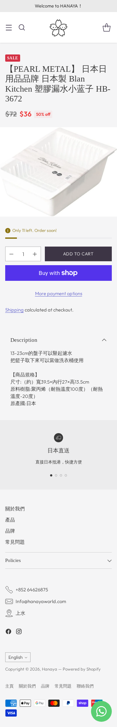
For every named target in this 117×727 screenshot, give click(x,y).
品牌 (10, 531)
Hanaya (49, 669)
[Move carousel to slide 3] (61, 475)
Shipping (14, 310)
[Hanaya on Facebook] (8, 632)
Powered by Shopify (82, 669)
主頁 (9, 686)
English (15, 657)
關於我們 (15, 509)
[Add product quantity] (35, 254)
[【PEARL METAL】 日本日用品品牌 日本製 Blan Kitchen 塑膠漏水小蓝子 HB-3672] (58, 172)
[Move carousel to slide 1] (51, 475)
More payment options (58, 293)
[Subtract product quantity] (11, 254)
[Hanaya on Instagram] (19, 632)
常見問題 (15, 542)
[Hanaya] (58, 27)
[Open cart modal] (106, 27)
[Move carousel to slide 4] (66, 475)
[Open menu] (8, 27)
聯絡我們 (85, 686)
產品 (10, 520)
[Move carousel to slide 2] (56, 475)
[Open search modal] (21, 27)
